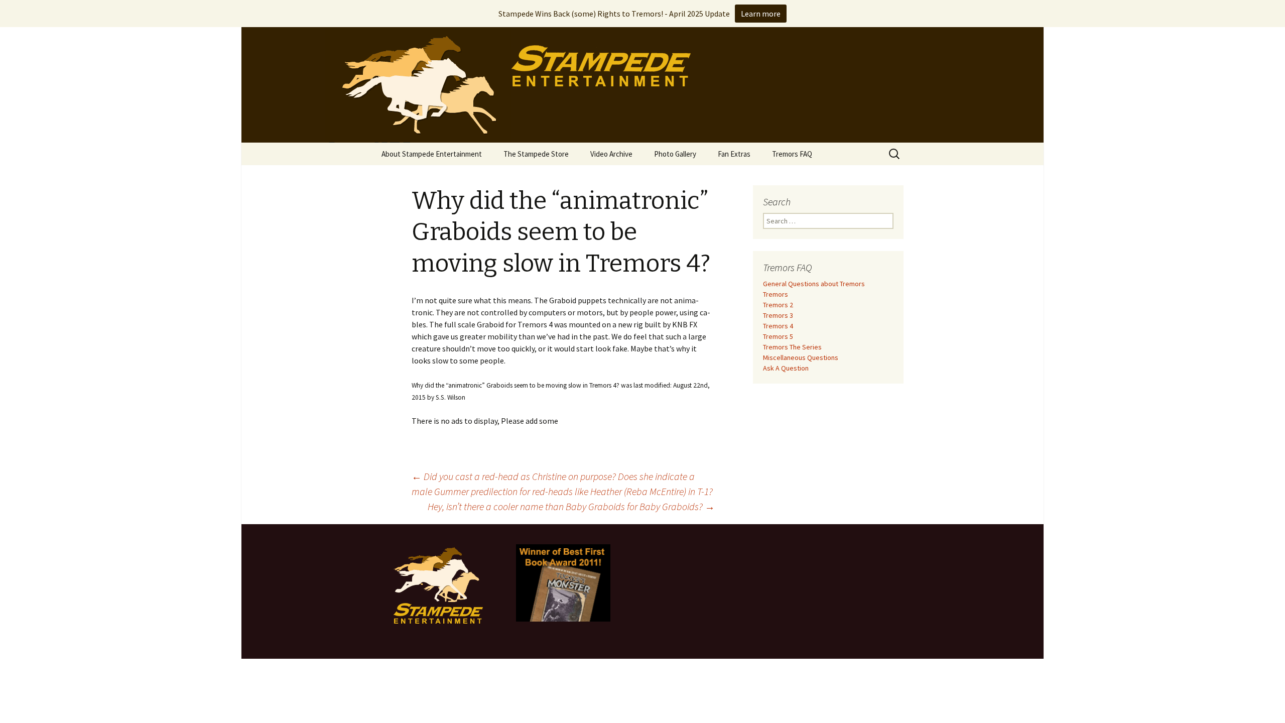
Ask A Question (786, 368)
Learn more (761, 14)
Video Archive (611, 154)
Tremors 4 (778, 325)
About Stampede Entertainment (431, 154)
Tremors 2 (778, 304)
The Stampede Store (536, 154)
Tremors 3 (778, 315)
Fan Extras (734, 154)
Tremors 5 (778, 336)
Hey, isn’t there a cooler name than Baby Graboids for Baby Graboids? (571, 506)
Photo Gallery (675, 154)
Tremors (775, 294)
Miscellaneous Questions (800, 357)
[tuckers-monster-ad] (563, 581)
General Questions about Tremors (814, 283)
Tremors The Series (792, 346)
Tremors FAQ (792, 154)
